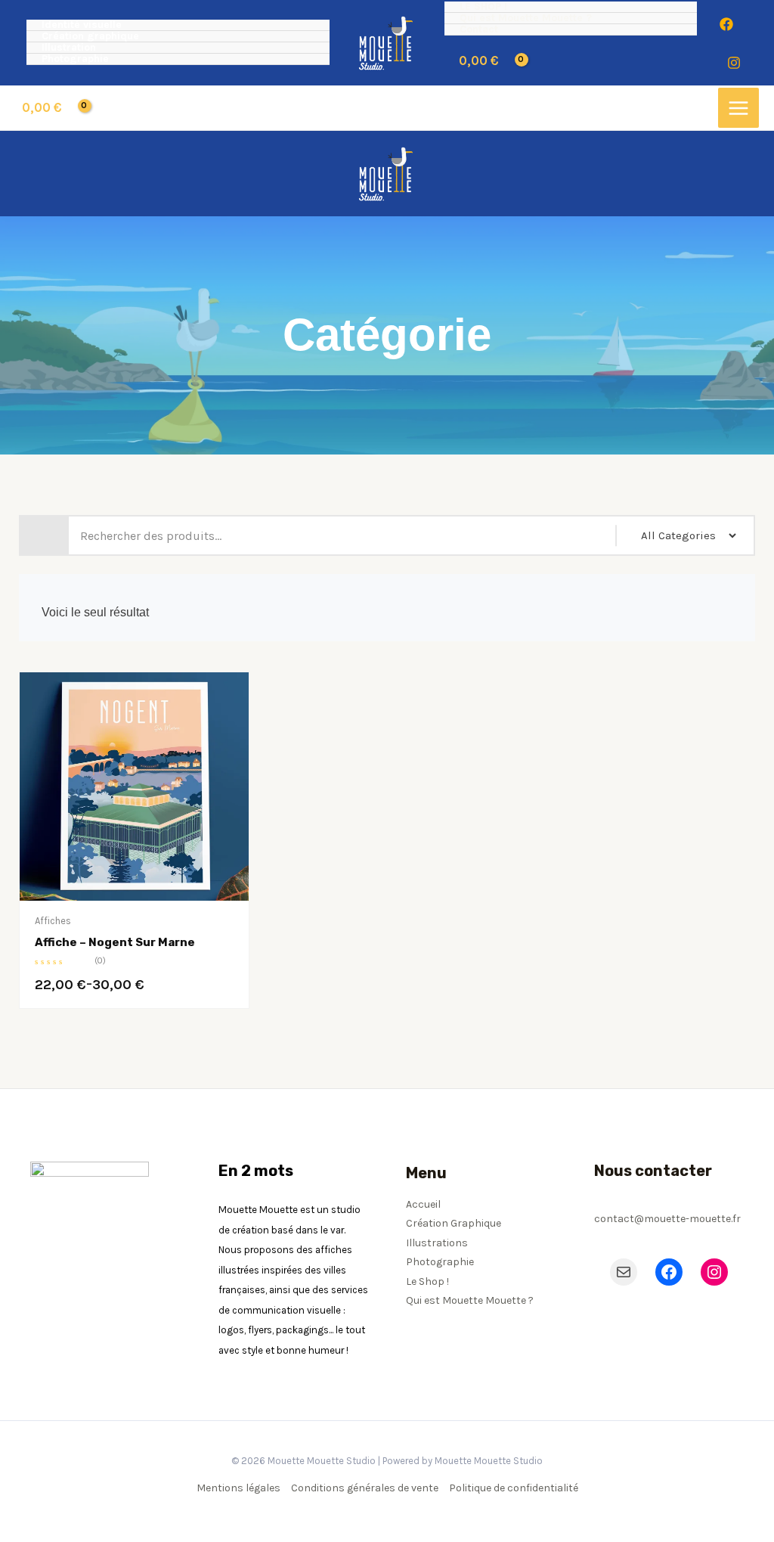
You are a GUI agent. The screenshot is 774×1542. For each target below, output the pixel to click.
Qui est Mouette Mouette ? (526, 18)
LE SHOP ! (483, 7)
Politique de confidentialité (513, 1487)
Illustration (69, 48)
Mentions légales (238, 1487)
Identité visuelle (82, 25)
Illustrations (437, 1242)
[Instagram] (734, 63)
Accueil (423, 1204)
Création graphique (90, 36)
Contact (479, 30)
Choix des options (190, 897)
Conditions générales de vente (364, 1487)
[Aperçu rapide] (78, 897)
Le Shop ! (427, 1281)
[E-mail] (623, 1272)
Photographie (75, 59)
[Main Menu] (738, 108)
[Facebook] (726, 24)
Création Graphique (453, 1223)
